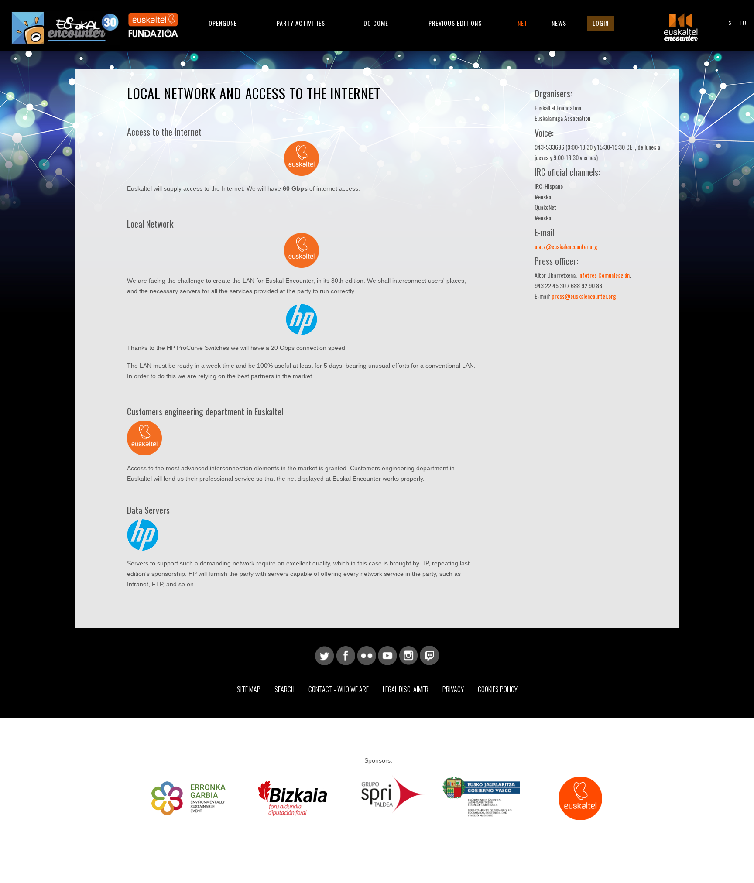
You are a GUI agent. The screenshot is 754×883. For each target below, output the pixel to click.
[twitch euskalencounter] (429, 654)
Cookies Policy (498, 689)
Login (601, 22)
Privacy (453, 689)
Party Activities (301, 22)
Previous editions (455, 22)
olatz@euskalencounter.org (566, 246)
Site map (248, 689)
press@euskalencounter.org (584, 296)
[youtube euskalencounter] (387, 654)
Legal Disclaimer (405, 689)
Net (523, 22)
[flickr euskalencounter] (366, 654)
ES (729, 22)
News (559, 22)
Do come (375, 22)
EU (743, 22)
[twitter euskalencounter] (324, 654)
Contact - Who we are (338, 689)
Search (284, 689)
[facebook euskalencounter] (345, 654)
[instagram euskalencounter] (408, 654)
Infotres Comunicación (604, 275)
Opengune (223, 22)
